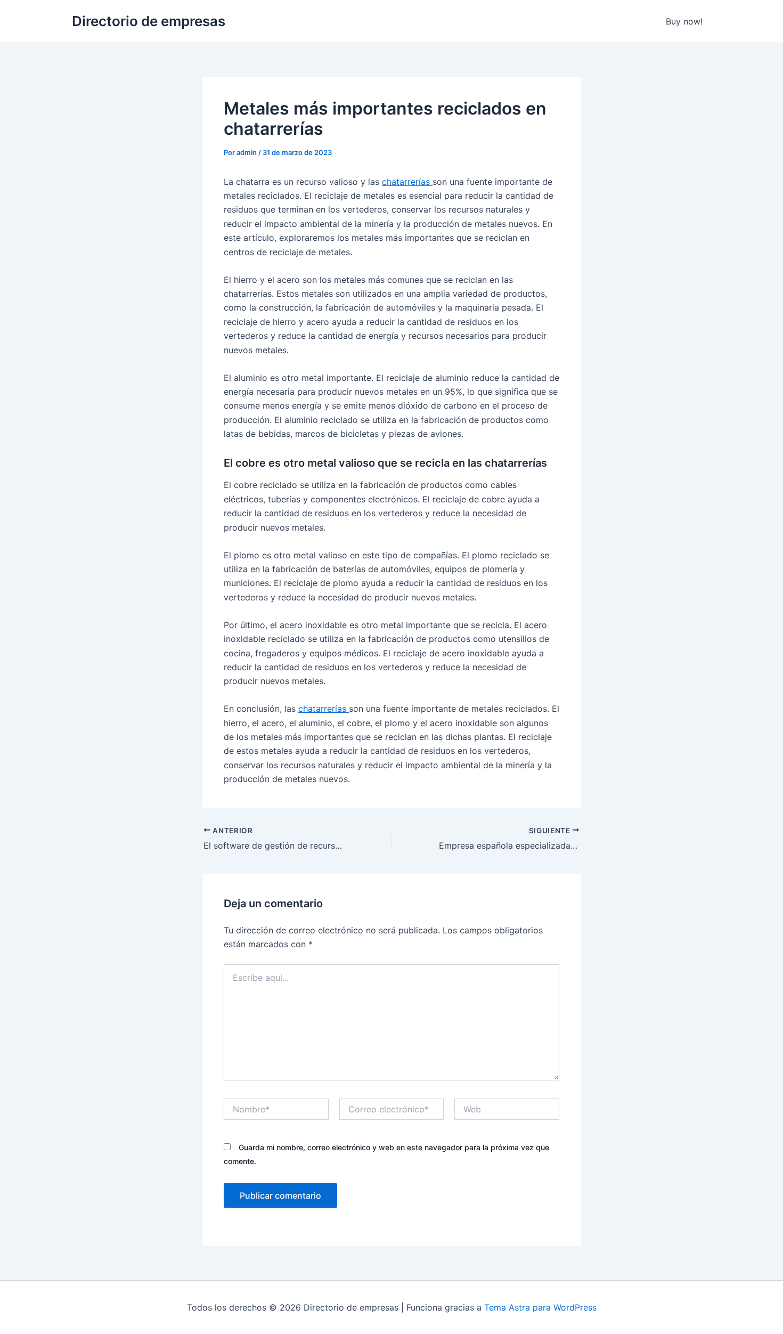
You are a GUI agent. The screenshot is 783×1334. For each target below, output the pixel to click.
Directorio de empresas (148, 21)
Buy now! (684, 21)
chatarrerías (407, 181)
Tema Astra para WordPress (540, 1307)
